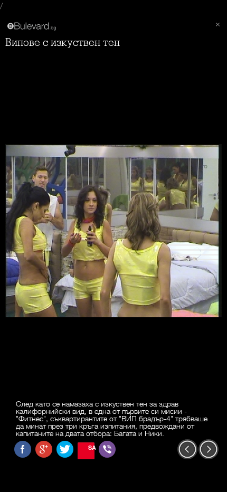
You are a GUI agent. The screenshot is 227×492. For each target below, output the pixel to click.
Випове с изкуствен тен (62, 42)
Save (91, 447)
